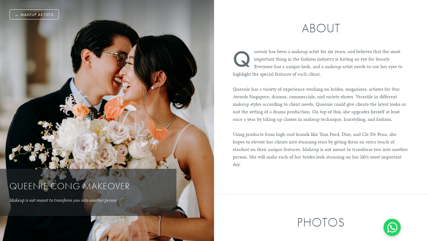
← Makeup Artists (34, 14)
